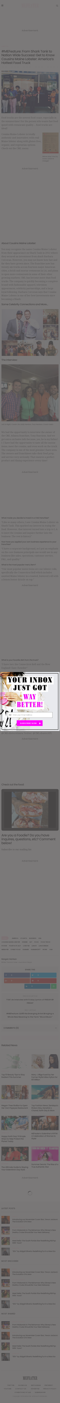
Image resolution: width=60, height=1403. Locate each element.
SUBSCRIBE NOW (28, 723)
